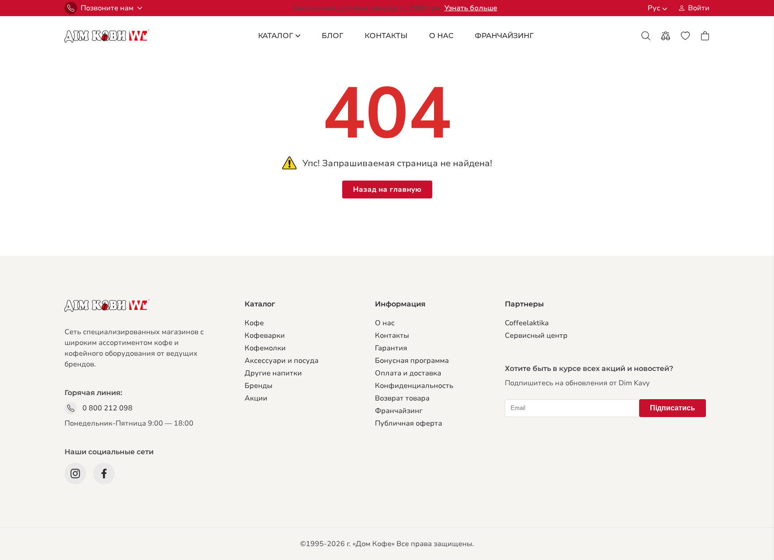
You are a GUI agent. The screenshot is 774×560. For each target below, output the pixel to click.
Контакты (386, 35)
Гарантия (391, 348)
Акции (256, 398)
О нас (385, 323)
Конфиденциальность (414, 386)
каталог (275, 35)
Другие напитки (273, 373)
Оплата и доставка (408, 373)
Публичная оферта (408, 423)
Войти (699, 8)
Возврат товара (402, 398)
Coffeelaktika (527, 323)
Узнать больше (470, 8)
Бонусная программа (412, 361)
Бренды (258, 386)
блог (332, 35)
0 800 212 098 (107, 408)
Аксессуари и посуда (281, 361)
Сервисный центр (536, 335)
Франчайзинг (398, 411)
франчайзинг (504, 35)
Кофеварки (265, 335)
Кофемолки (265, 348)
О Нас (441, 35)
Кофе (254, 323)
